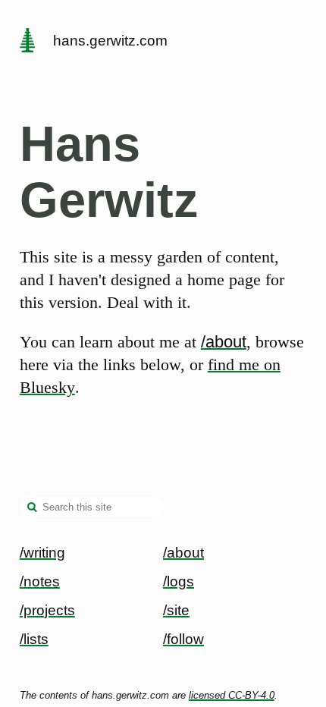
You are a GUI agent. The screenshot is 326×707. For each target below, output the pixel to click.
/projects (47, 610)
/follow (183, 639)
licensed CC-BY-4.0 (231, 695)
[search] (32, 508)
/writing (42, 553)
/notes (40, 581)
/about (223, 341)
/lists (34, 639)
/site (176, 610)
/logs (178, 581)
